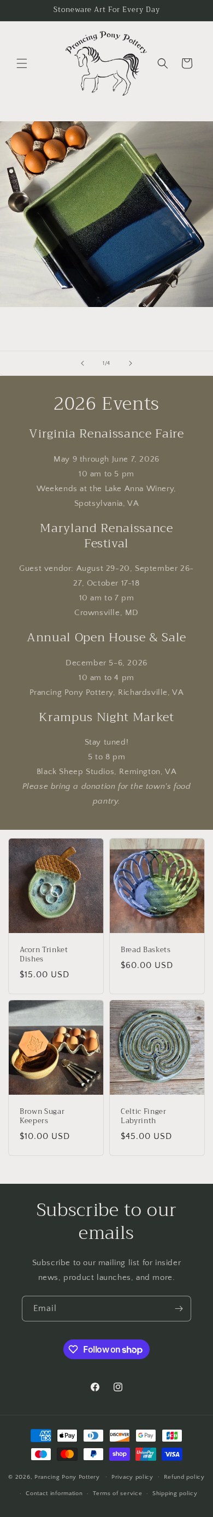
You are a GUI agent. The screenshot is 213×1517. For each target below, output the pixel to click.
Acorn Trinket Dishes (44, 955)
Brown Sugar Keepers (42, 1116)
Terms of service (117, 1493)
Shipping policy (175, 1493)
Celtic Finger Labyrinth (144, 1116)
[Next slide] (131, 363)
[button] (22, 63)
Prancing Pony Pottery (67, 1476)
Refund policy (184, 1477)
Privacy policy (132, 1477)
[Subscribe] (179, 1308)
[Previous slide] (82, 363)
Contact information (54, 1493)
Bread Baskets (146, 950)
